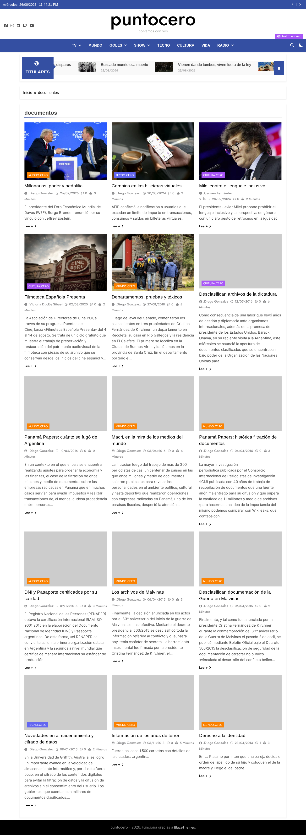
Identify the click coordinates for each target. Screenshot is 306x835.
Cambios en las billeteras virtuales (147, 185)
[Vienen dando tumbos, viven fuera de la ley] (139, 67)
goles (115, 45)
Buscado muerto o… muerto (98, 64)
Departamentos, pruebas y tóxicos (147, 296)
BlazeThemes (184, 827)
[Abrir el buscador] (292, 45)
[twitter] (18, 26)
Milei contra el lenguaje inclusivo (232, 185)
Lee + (28, 226)
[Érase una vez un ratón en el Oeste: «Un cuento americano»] (242, 66)
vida (206, 45)
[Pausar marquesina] (279, 68)
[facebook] (6, 26)
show (139, 45)
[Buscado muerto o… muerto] (61, 67)
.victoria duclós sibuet (45, 304)
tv (74, 45)
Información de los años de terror (145, 735)
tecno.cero (125, 175)
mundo (95, 45)
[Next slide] (300, 4)
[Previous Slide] (293, 4)
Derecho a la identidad (222, 735)
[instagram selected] (12, 26)
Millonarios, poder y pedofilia (53, 185)
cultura (185, 45)
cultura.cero (213, 175)
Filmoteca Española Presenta (54, 296)
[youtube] (31, 26)
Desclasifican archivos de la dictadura (238, 294)
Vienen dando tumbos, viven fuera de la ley (188, 64)
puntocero (153, 19)
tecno (163, 45)
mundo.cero (38, 175)
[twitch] (25, 26)
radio (223, 45)
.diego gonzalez (41, 193)
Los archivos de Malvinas (138, 592)
